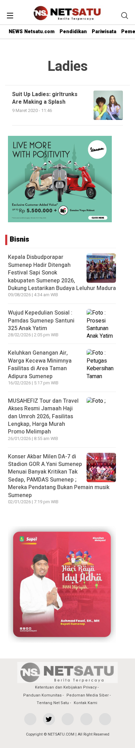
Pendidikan (73, 31)
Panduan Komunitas (42, 695)
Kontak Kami (85, 702)
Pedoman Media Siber (87, 695)
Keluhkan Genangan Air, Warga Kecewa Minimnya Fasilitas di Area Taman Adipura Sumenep (40, 364)
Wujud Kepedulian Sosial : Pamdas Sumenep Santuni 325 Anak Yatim (41, 321)
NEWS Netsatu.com (32, 31)
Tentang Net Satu (53, 702)
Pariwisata (104, 31)
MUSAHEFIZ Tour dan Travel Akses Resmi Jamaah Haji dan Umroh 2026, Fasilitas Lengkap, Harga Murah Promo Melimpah (43, 416)
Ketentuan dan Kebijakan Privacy (66, 687)
